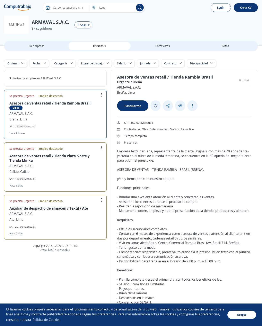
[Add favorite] (155, 105)
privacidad (63, 250)
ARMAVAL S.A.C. (21, 113)
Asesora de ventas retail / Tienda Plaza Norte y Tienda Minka (49, 158)
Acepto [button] (241, 315)
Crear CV (246, 7)
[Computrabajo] (17, 7)
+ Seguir (83, 25)
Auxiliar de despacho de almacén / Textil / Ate (48, 208)
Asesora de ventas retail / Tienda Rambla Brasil (49, 103)
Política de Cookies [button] (46, 319)
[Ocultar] (180, 106)
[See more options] (192, 106)
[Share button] (168, 106)
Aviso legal (47, 250)
